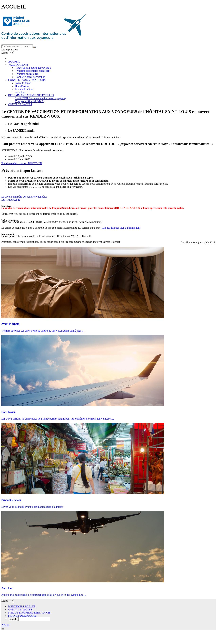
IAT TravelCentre (10, 199)
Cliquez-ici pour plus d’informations (121, 227)
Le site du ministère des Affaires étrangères (24, 196)
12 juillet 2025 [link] (24, 156)
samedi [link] (12, 156)
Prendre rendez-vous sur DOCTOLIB (21, 163)
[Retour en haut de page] (2, 628)
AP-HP (5, 625)
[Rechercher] (34, 47)
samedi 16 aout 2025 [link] (19, 159)
